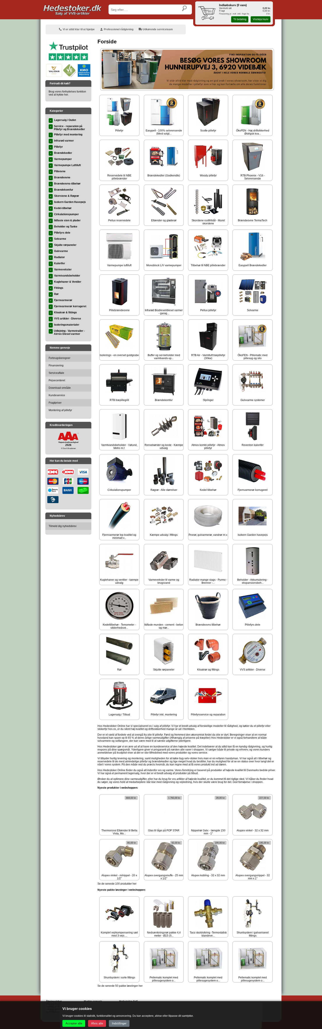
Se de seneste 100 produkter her (116, 883)
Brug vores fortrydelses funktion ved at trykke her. (67, 93)
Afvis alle (97, 1023)
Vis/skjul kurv (260, 19)
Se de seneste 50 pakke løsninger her (120, 985)
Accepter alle (73, 1023)
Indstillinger (119, 1023)
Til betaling (239, 19)
